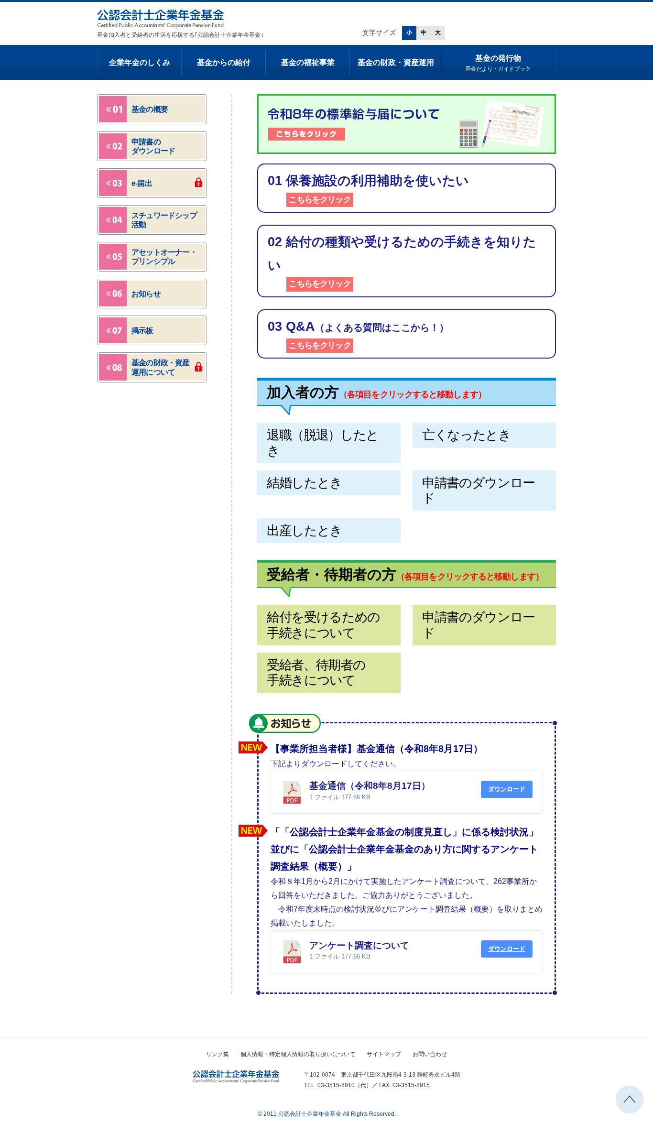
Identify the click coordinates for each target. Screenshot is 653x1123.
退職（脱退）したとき (323, 443)
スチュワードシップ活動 (164, 220)
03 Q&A (358, 334)
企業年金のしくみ (139, 62)
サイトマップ (384, 1054)
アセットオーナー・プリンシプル (164, 256)
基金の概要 (149, 109)
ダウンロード (506, 789)
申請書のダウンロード (478, 490)
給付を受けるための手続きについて (323, 625)
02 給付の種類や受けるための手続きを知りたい (402, 261)
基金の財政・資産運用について (160, 367)
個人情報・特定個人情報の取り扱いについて (297, 1054)
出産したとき (304, 530)
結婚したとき (304, 483)
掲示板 (142, 331)
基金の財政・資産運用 (396, 62)
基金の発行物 (498, 63)
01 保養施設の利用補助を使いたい (368, 189)
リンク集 (217, 1054)
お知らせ (285, 723)
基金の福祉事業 (308, 62)
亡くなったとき (466, 435)
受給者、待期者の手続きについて (316, 672)
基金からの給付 (223, 62)
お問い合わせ (430, 1054)
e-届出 (141, 183)
